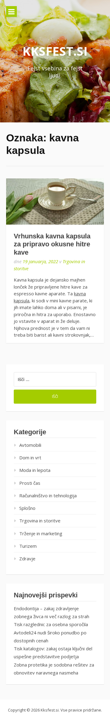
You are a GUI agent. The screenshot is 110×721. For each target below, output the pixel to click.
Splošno (27, 508)
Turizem (28, 546)
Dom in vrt (30, 457)
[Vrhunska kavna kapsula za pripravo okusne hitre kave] (55, 201)
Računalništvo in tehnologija (48, 495)
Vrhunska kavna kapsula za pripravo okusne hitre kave (52, 244)
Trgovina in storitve (40, 520)
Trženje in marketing (40, 533)
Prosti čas (29, 483)
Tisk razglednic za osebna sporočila (51, 624)
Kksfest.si (55, 51)
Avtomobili (30, 445)
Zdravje (27, 558)
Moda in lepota (34, 470)
